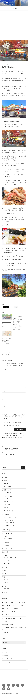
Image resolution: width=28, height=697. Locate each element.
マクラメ (6, 563)
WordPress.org (6, 662)
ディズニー (5, 536)
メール (4, 399)
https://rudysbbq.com (13, 121)
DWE (3, 480)
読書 (3, 592)
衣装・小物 (7, 538)
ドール (6, 560)
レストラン (7, 354)
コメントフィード (7, 658)
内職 (5, 483)
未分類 (4, 570)
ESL (5, 498)
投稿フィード (5, 655)
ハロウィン (9, 525)
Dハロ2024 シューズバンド (9, 611)
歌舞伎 (6, 588)
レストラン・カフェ (7, 548)
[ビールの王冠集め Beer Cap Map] (7, 333)
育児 (3, 577)
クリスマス (9, 522)
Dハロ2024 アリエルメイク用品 (11, 608)
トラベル (4, 542)
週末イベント (7, 486)
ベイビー (4, 545)
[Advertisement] (14, 25)
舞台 (3, 586)
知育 (5, 579)
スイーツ (6, 492)
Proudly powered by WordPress (10, 693)
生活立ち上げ (7, 510)
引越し (6, 504)
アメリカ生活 (5, 496)
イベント (4, 514)
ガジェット (5, 530)
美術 (3, 573)
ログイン (4, 652)
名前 (3, 391)
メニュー (15, 8)
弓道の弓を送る (6, 632)
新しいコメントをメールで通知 (12, 422)
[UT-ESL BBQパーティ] (7, 317)
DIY (3, 477)
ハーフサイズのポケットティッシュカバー (13, 618)
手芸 (3, 555)
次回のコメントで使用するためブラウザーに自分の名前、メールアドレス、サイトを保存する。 (14, 416)
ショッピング (5, 533)
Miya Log (6, 2)
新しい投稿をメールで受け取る (12, 425)
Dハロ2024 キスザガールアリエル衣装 (12, 605)
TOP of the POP (6, 621)
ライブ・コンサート (9, 517)
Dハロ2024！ (5, 615)
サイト (4, 407)
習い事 (6, 582)
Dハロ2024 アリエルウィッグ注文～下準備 (13, 602)
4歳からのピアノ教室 (7, 624)
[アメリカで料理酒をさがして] (18, 322)
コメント (4, 369)
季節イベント (7, 520)
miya (11, 64)
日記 (5, 507)
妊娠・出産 (5, 552)
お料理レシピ (5, 490)
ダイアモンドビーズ (9, 557)
